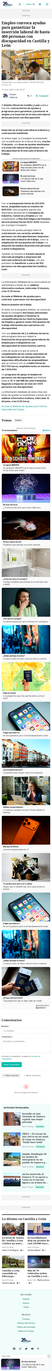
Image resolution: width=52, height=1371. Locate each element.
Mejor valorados (33, 1075)
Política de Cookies (26, 1331)
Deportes (40, 1187)
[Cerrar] (48, 1356)
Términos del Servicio (26, 1323)
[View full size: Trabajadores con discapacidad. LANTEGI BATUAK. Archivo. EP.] (26, 65)
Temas (26, 1307)
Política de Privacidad (26, 1327)
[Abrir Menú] (47, 4)
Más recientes (12, 1075)
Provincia (40, 1146)
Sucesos (40, 1126)
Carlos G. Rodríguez (10, 1250)
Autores (26, 1303)
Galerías (26, 1299)
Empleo (18, 420)
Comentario (7, 1037)
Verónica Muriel (34, 1250)
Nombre (6, 1026)
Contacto (26, 1319)
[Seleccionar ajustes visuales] (39, 4)
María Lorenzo (43, 1280)
